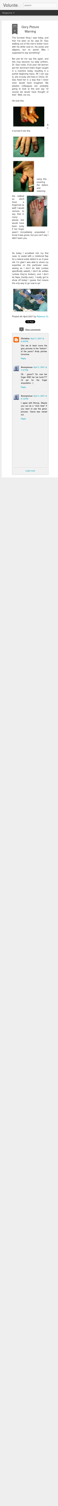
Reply (23, 358)
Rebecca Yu (42, 316)
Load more (30, 470)
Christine (25, 338)
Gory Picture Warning (30, 29)
